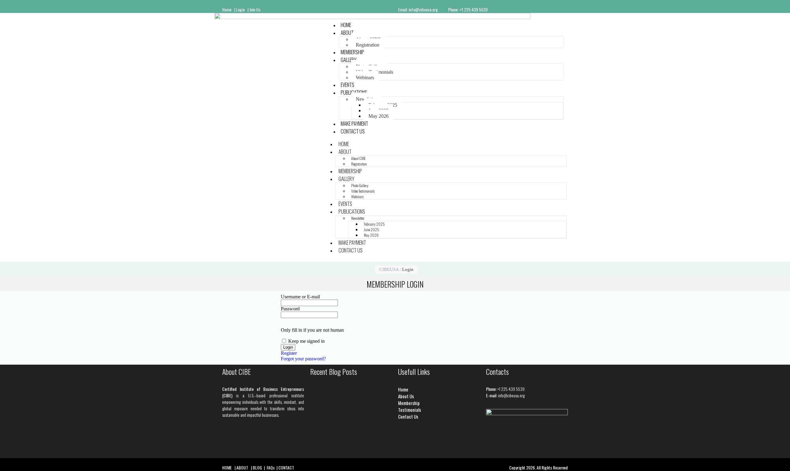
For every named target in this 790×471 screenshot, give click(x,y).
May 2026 (378, 116)
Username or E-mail (300, 296)
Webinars (365, 77)
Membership (409, 402)
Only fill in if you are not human (312, 330)
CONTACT (286, 467)
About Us (406, 396)
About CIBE (358, 158)
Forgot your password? (303, 358)
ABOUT (347, 32)
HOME (344, 144)
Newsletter (357, 218)
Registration (367, 44)
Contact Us (408, 416)
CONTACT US (353, 131)
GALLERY (348, 59)
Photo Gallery (359, 185)
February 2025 (374, 224)
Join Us (255, 9)
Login (241, 9)
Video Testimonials (363, 191)
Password (290, 308)
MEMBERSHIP (350, 171)
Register (289, 353)
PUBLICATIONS (352, 211)
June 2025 (371, 229)
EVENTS (345, 203)
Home (226, 9)
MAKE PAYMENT (352, 242)
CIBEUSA (389, 269)
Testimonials (409, 409)
